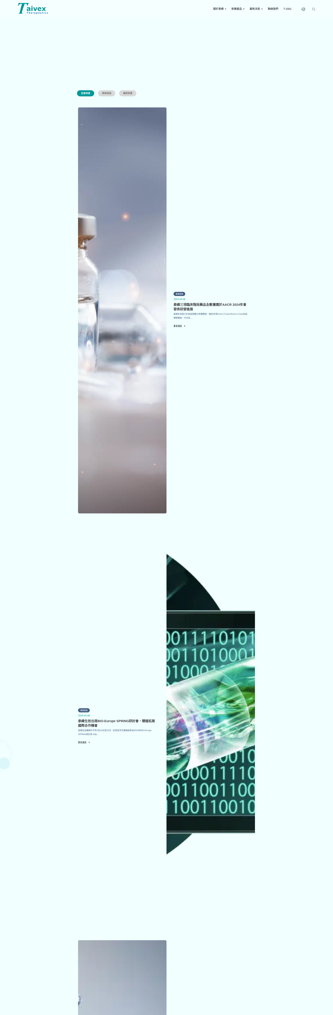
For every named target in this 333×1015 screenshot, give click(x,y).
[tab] (85, 93)
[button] (313, 9)
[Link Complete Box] (166, 310)
